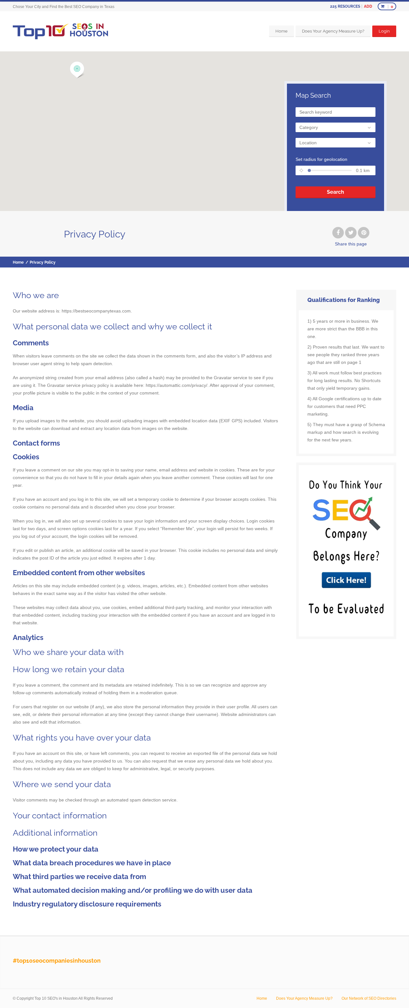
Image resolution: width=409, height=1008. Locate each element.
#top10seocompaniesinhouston (57, 960)
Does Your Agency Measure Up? (333, 31)
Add (368, 6)
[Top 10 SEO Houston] (60, 31)
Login (384, 31)
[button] (77, 70)
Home (281, 31)
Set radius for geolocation (321, 159)
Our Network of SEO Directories (369, 998)
